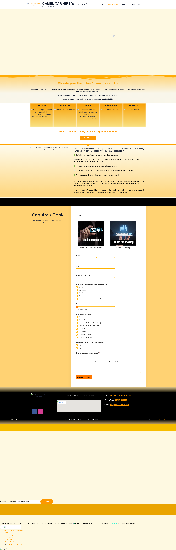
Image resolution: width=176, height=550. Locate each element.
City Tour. (82, 293)
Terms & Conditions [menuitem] (14, 544)
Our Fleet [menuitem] (8, 540)
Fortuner (82, 329)
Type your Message (8, 502)
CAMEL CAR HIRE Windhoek (64, 3)
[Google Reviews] (16, 419)
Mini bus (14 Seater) (86, 334)
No (80, 348)
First (77, 262)
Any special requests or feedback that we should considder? (97, 362)
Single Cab (82, 320)
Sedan (81, 317)
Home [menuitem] (7, 533)
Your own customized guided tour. (91, 299)
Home (101, 4)
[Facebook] (7, 419)
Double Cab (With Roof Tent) (89, 326)
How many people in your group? (88, 353)
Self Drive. (82, 287)
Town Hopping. (84, 296)
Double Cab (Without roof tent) (90, 323)
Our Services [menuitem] (9, 537)
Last (97, 262)
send (47, 502)
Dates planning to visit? (84, 275)
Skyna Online (164, 420)
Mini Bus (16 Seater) (86, 337)
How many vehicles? (83, 304)
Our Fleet (124, 4)
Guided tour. (83, 290)
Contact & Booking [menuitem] (12, 542)
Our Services (113, 4)
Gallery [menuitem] (10, 535)
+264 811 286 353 (127, 395)
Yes (80, 345)
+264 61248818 (114, 395)
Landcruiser (83, 332)
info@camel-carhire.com (119, 405)
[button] (88, 470)
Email (78, 266)
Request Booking (83, 377)
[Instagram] (12, 419)
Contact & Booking (138, 4)
